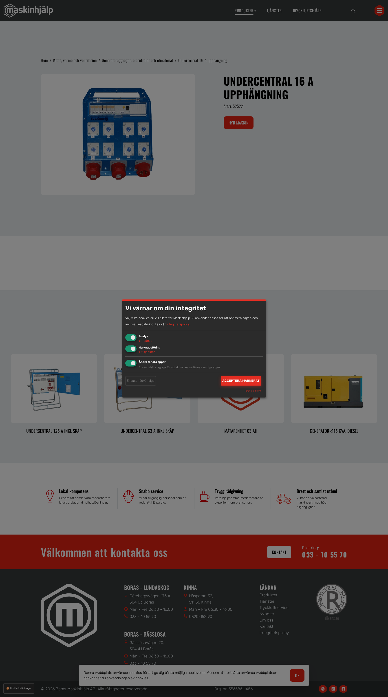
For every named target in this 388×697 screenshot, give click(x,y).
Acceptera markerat (241, 381)
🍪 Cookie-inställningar (18, 688)
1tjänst (145, 341)
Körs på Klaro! (253, 391)
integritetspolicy (178, 324)
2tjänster (147, 352)
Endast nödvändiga (140, 381)
